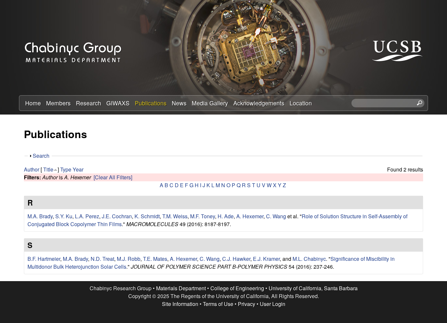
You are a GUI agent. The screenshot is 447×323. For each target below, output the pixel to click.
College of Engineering (237, 288)
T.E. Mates (155, 258)
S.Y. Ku (63, 216)
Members (58, 103)
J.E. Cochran (117, 216)
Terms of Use (218, 304)
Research (88, 103)
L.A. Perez (87, 216)
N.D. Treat (102, 258)
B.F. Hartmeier (43, 258)
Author (31, 169)
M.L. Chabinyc (309, 258)
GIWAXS (118, 103)
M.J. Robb (128, 258)
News (179, 103)
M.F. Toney (202, 216)
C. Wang (276, 216)
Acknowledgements (258, 103)
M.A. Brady (40, 216)
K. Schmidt (147, 216)
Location (301, 103)
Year (78, 169)
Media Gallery (210, 103)
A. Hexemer (249, 216)
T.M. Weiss (175, 216)
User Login (272, 304)
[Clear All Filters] (113, 177)
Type (65, 169)
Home (33, 103)
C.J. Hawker (236, 258)
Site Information (180, 304)
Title (48, 169)
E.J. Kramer (266, 258)
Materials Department (181, 288)
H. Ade (226, 216)
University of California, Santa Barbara (313, 288)
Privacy (246, 304)
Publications (151, 103)
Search (41, 155)
